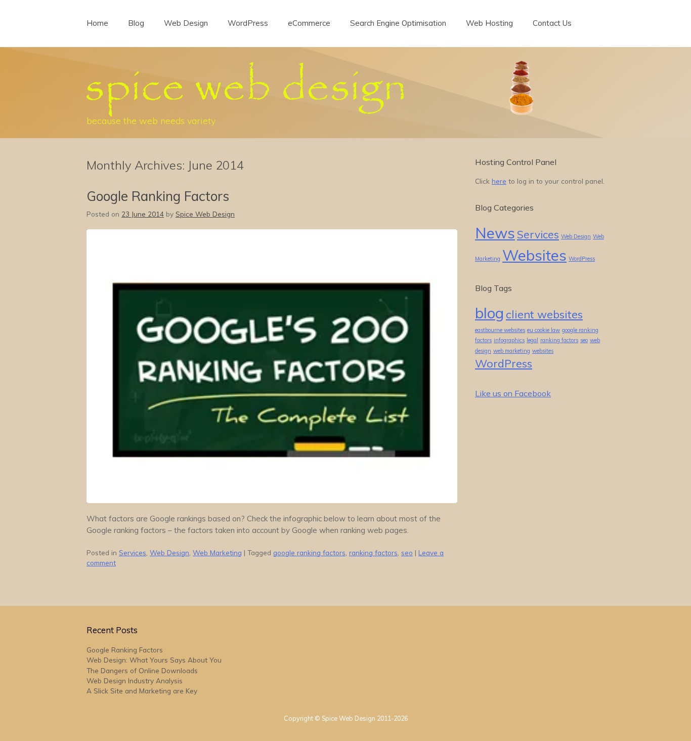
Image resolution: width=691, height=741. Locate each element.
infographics (509, 340)
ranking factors (373, 552)
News (495, 233)
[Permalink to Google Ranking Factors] (272, 500)
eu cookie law (543, 330)
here (499, 181)
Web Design (186, 23)
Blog (136, 23)
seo (407, 552)
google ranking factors (309, 552)
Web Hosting (489, 23)
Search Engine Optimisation (398, 23)
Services (132, 552)
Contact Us (552, 23)
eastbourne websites (500, 330)
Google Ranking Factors (158, 196)
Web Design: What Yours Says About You (154, 659)
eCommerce (309, 23)
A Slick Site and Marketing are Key (142, 690)
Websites (534, 255)
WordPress (248, 23)
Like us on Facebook (513, 393)
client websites (544, 314)
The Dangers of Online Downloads (142, 670)
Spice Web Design (205, 214)
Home (97, 23)
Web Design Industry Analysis (135, 680)
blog (489, 313)
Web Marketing (217, 552)
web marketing (511, 350)
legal (532, 340)
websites (542, 350)
